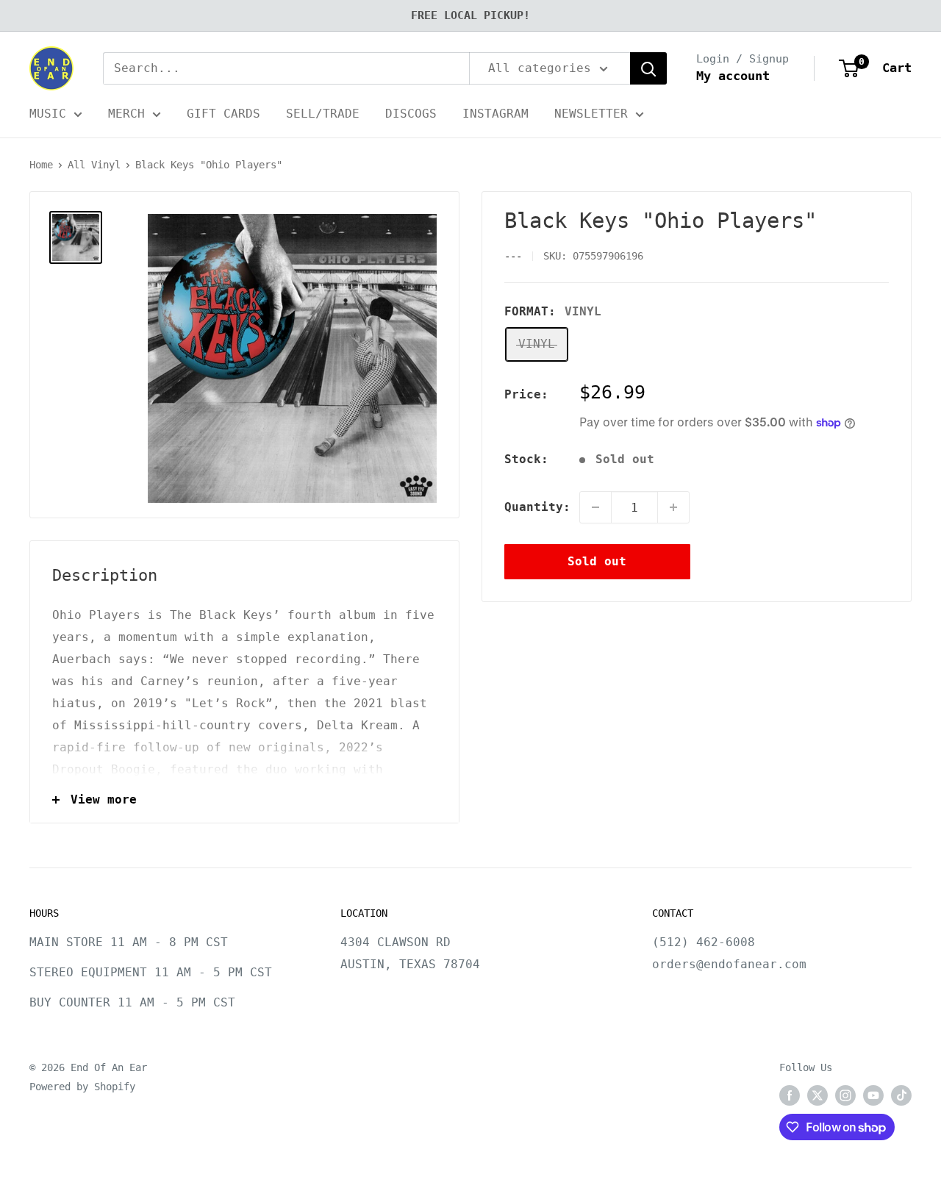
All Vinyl (94, 165)
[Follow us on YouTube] (873, 1095)
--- (513, 256)
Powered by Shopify (82, 1086)
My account (733, 75)
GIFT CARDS (223, 114)
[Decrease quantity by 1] (595, 507)
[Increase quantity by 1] (673, 507)
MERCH (126, 114)
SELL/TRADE (322, 114)
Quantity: (537, 507)
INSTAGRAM (495, 114)
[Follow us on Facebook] (789, 1095)
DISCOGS (411, 114)
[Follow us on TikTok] (901, 1095)
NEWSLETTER (591, 114)
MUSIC (47, 114)
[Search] (648, 68)
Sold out (597, 561)
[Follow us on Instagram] (845, 1095)
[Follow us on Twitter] (817, 1095)
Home (41, 165)
